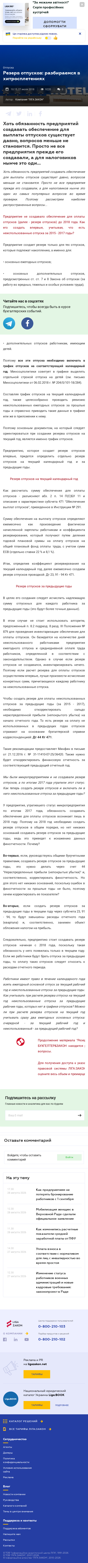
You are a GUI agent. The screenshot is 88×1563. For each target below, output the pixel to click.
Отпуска (8, 67)
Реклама (8, 1477)
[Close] (82, 4)
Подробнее (62, 1405)
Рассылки (9, 1539)
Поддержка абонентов (17, 1528)
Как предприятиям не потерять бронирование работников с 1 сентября (55, 1194)
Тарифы (37, 1374)
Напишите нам (11, 1534)
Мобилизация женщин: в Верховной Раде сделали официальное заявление (56, 1213)
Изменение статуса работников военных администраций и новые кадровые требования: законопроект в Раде (54, 1282)
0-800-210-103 (51, 1326)
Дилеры (8, 1452)
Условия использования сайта (17, 1469)
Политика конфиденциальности (16, 1460)
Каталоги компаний (15, 1505)
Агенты (7, 1447)
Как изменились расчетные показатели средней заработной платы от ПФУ (57, 1233)
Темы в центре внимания (18, 1511)
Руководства (11, 1500)
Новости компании (14, 1494)
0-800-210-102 (51, 1339)
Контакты (9, 1545)
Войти (69, 1157)
